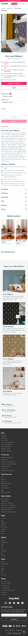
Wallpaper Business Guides (7, 470)
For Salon (3, 594)
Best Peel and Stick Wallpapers (8, 512)
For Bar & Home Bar (6, 583)
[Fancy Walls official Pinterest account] (14, 603)
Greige (3, 562)
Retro (2, 533)
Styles (3, 516)
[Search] (19, 4)
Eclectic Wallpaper (8, 327)
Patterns (3, 537)
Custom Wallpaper (5, 446)
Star (2, 553)
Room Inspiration (5, 499)
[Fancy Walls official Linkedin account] (22, 603)
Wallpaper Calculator (6, 451)
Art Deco (3, 518)
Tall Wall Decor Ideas (6, 510)
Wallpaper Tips (4, 501)
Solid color (4, 551)
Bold (2, 520)
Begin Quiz (14, 3)
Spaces (3, 579)
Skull (2, 549)
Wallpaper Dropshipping (7, 457)
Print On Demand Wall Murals (8, 464)
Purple (2, 568)
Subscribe (14, 619)
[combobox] (14, 96)
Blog (2, 490)
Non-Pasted (6, 62)
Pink (2, 566)
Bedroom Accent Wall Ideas (8, 507)
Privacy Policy (19, 630)
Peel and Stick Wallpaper (7, 442)
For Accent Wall (5, 581)
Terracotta (3, 575)
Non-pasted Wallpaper (6, 444)
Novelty (3, 531)
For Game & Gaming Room (8, 590)
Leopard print (4, 542)
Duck (2, 544)
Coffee (3, 540)
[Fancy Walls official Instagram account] (5, 603)
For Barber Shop (5, 586)
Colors (3, 559)
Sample (14, 88)
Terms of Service (9, 630)
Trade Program (4, 460)
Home (3, 8)
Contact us (3, 481)
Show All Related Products (8, 252)
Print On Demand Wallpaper (8, 462)
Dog (2, 546)
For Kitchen (4, 592)
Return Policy (4, 486)
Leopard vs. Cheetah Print (7, 503)
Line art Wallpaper (8, 359)
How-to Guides (5, 488)
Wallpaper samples (5, 449)
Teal (2, 573)
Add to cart (14, 121)
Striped (3, 555)
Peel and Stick (7, 70)
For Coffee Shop (5, 588)
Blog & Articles (6, 496)
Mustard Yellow (5, 564)
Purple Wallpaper (8, 294)
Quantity (3, 109)
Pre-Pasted (6, 66)
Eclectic (3, 525)
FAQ (2, 477)
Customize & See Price (14, 83)
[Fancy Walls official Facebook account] (10, 603)
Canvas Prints (4, 440)
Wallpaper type (6, 94)
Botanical (3, 523)
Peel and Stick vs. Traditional (8, 505)
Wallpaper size (5, 99)
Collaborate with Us (6, 466)
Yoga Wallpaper (7, 391)
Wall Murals (4, 438)
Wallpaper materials (6, 492)
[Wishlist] (21, 3)
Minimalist (3, 529)
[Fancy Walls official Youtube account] (18, 603)
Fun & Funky (4, 527)
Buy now (14, 117)
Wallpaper (10, 8)
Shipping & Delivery (6, 483)
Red (2, 570)
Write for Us (4, 468)
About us (3, 479)
